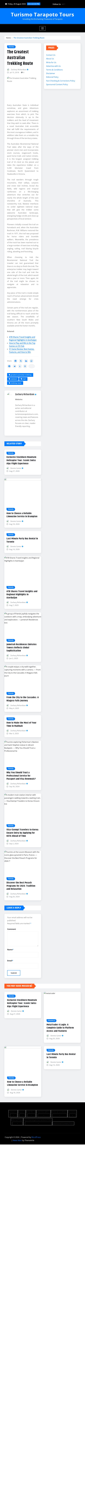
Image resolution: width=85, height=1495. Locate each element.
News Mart (17, 1140)
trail (24, 379)
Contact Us (50, 55)
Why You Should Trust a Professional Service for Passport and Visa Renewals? (21, 776)
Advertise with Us (53, 66)
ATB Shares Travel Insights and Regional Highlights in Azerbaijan (22, 595)
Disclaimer (50, 73)
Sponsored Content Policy (57, 84)
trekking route (16, 383)
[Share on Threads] (25, 366)
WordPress (36, 1137)
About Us (50, 58)
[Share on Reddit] (14, 366)
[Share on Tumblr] (20, 366)
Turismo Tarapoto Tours (42, 14)
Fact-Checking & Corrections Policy (60, 81)
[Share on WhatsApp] (31, 361)
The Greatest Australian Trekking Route (29, 38)
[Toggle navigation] (43, 28)
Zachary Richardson (18, 69)
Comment (11, 929)
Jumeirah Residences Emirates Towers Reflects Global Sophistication (22, 648)
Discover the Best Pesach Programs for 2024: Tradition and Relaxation (21, 886)
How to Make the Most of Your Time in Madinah (21, 724)
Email (10, 960)
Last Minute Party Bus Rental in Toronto (22, 540)
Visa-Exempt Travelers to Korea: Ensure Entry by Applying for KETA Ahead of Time (23, 833)
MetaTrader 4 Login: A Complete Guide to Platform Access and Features (60, 1028)
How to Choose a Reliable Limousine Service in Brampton (22, 515)
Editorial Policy (52, 77)
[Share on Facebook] (15, 361)
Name (10, 949)
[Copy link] (31, 366)
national (14, 379)
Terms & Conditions (54, 70)
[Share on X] (21, 361)
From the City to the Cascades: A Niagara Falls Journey (23, 699)
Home (8, 38)
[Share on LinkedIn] (26, 361)
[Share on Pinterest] (9, 366)
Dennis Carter (15, 468)
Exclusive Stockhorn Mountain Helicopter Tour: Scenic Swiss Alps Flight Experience (21, 460)
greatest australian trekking (21, 375)
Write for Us (51, 62)
